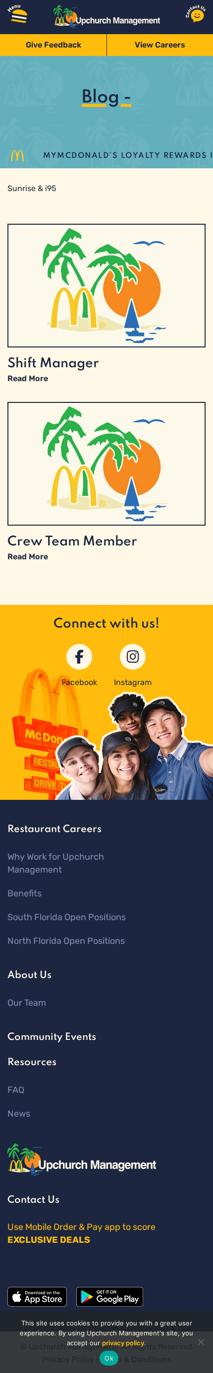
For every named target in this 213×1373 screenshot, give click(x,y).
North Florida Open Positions (66, 940)
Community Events (51, 1037)
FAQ (15, 1089)
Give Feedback (53, 44)
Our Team (26, 1002)
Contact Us (33, 1200)
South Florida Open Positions (66, 917)
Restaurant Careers (54, 829)
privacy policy (123, 1343)
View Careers (160, 44)
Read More (27, 378)
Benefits (24, 893)
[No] (201, 1342)
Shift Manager (53, 363)
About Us (29, 976)
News (18, 1113)
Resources (31, 1063)
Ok (109, 1358)
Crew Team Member (72, 541)
